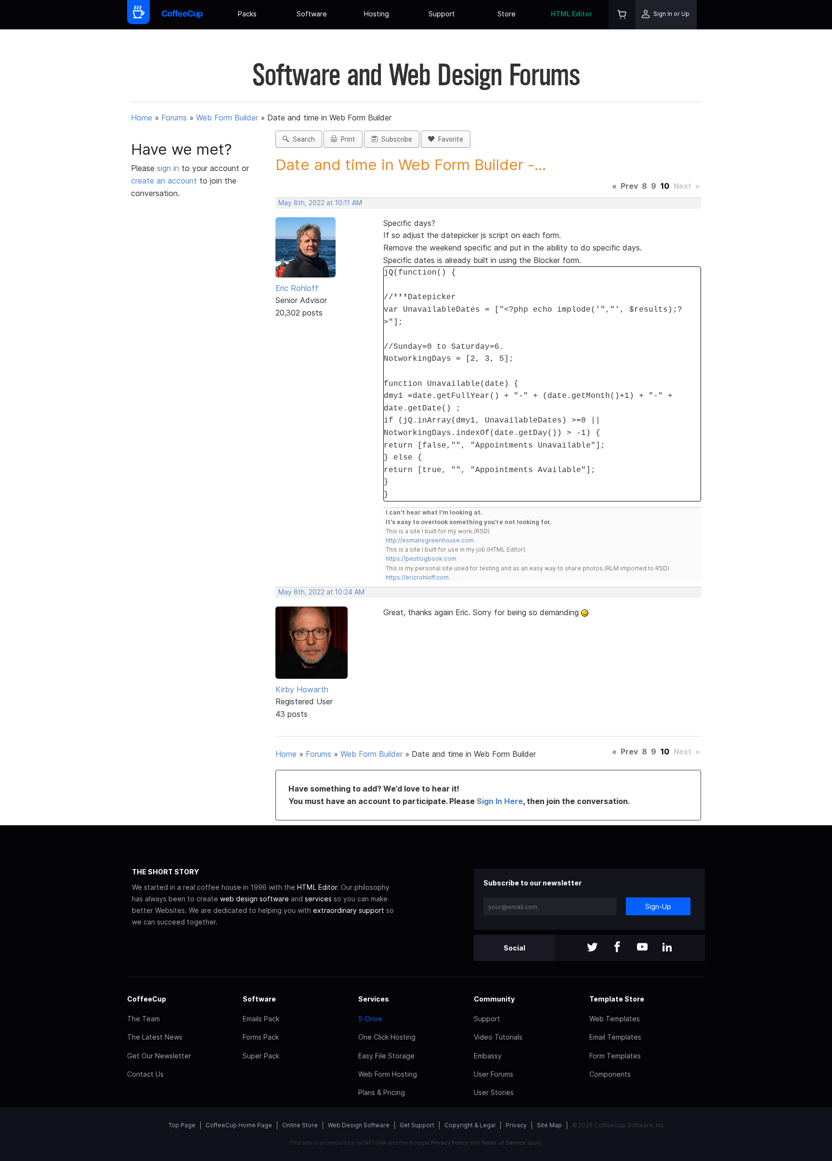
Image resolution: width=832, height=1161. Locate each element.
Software (312, 14)
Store (506, 14)
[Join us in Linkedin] (667, 948)
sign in (169, 168)
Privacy (516, 1125)
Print (346, 139)
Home (141, 117)
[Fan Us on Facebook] (617, 948)
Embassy (488, 1056)
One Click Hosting (387, 1037)
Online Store (300, 1125)
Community (494, 999)
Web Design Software (359, 1125)
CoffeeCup (146, 999)
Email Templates (615, 1037)
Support (442, 14)
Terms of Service (503, 1142)
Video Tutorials (498, 1037)
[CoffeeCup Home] (182, 14)
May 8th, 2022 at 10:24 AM (321, 592)
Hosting (376, 14)
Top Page (182, 1125)
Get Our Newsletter (159, 1056)
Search (302, 139)
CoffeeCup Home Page (239, 1125)
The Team (143, 1019)
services (318, 899)
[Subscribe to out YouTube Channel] (642, 948)
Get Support (417, 1125)
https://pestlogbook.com (421, 558)
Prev (629, 186)
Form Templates (615, 1056)
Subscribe (394, 139)
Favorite (448, 139)
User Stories (494, 1092)
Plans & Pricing (381, 1092)
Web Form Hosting (387, 1074)
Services (373, 999)
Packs (247, 14)
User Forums (493, 1074)
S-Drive (370, 1019)
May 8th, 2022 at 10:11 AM (320, 203)
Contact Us (145, 1074)
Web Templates (614, 1019)
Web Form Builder (227, 117)
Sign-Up (658, 906)
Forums (174, 117)
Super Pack (261, 1056)
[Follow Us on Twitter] (592, 948)
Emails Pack (261, 1019)
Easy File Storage (386, 1056)
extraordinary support (348, 910)
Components (610, 1074)
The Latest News (154, 1037)
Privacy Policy (449, 1142)
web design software (254, 899)
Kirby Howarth (301, 689)
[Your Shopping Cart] (622, 14)
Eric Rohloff (296, 288)
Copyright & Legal (469, 1125)
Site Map (549, 1125)
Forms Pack (261, 1037)
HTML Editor (571, 14)
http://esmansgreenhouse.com (430, 540)
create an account (164, 180)
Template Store (616, 999)
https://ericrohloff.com (417, 577)
